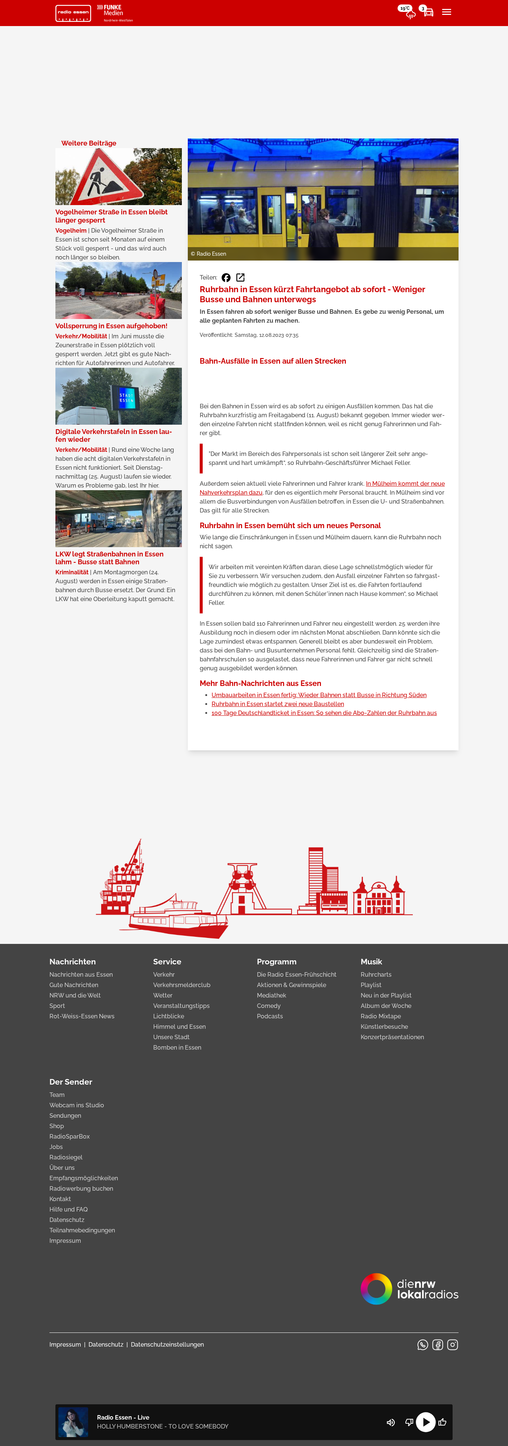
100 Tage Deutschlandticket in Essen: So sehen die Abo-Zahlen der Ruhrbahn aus (324, 712)
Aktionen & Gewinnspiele (291, 985)
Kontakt (60, 1199)
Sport (57, 1005)
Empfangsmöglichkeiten (83, 1178)
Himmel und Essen (179, 1026)
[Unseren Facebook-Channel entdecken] (438, 1345)
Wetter (163, 995)
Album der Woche (386, 1005)
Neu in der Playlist (386, 995)
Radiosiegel (66, 1157)
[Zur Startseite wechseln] (73, 13)
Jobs (56, 1146)
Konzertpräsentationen (392, 1037)
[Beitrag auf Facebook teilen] (226, 277)
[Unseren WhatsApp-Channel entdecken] (423, 1345)
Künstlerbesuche (384, 1026)
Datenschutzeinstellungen (167, 1344)
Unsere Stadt (171, 1037)
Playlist (371, 985)
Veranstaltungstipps (181, 1005)
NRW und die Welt (75, 995)
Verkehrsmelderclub (181, 985)
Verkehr (164, 974)
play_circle (426, 1422)
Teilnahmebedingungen (82, 1230)
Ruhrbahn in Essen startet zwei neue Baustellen (278, 704)
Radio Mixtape (381, 1016)
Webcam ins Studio (76, 1105)
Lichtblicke (168, 1016)
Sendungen (65, 1115)
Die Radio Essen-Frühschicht (297, 974)
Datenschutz (66, 1219)
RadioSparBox (69, 1136)
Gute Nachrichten (73, 985)
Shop (56, 1126)
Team (57, 1094)
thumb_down (409, 1422)
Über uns (62, 1167)
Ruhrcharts (376, 974)
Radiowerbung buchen (81, 1188)
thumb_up (442, 1422)
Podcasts (270, 1016)
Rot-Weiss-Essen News (82, 1016)
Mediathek (271, 995)
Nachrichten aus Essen (81, 974)
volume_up (391, 1422)
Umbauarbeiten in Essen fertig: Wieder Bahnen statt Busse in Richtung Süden (319, 695)
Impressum (65, 1240)
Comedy (269, 1005)
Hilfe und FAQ (68, 1209)
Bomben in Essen (177, 1047)
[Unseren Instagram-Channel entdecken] (453, 1345)
